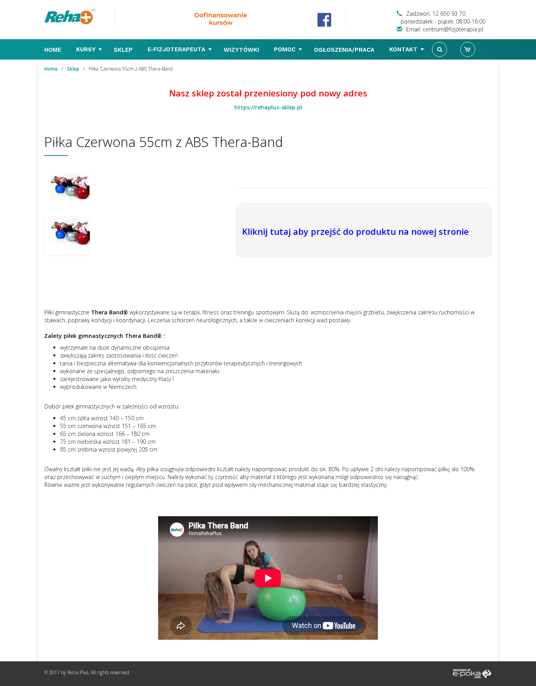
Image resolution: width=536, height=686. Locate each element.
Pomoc (285, 49)
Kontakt (404, 49)
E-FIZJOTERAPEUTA (177, 49)
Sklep (124, 49)
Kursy (86, 49)
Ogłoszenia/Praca (345, 49)
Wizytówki (242, 49)
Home (53, 49)
